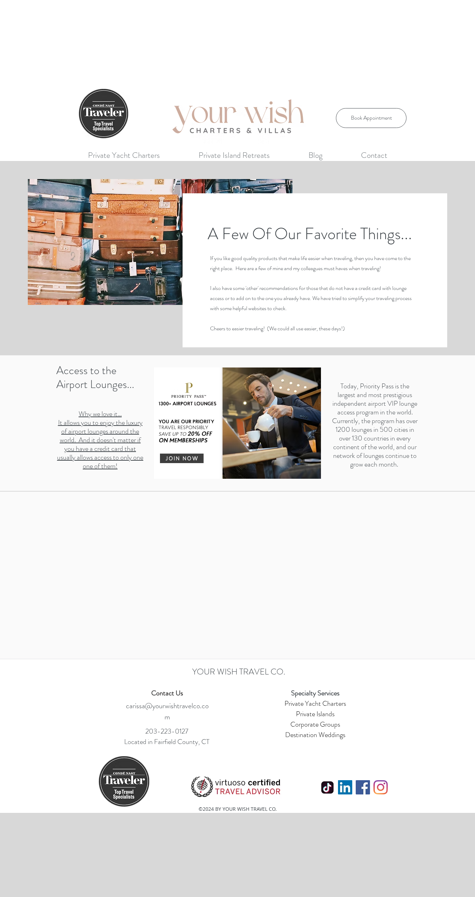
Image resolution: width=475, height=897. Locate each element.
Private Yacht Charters (315, 703)
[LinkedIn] (345, 787)
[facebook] (363, 787)
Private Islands (315, 714)
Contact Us (167, 693)
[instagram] (380, 787)
